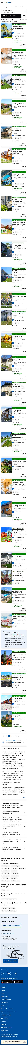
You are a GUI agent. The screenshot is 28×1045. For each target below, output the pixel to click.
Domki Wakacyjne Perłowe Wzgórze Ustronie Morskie (17, 28)
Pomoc (3, 990)
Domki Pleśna (5, 878)
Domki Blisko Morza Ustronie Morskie (17, 592)
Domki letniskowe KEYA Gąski (18, 654)
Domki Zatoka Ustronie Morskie (18, 271)
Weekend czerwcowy (6, 1036)
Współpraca (4, 1002)
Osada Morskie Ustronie (19, 461)
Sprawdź (15, 21)
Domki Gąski (14, 868)
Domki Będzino (15, 876)
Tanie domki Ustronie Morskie (8, 908)
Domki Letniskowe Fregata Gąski (17, 699)
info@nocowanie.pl (8, 933)
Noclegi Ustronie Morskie (9, 7)
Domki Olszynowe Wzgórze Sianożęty (17, 676)
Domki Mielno (5, 863)
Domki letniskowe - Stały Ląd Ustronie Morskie (17, 386)
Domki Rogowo (15, 873)
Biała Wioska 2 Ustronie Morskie (19, 297)
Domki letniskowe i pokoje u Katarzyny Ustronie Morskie (17, 53)
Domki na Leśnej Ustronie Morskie (17, 246)
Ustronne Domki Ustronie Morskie (17, 574)
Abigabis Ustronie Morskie (17, 557)
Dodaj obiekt (4, 1018)
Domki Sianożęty (5, 868)
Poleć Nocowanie (6, 999)
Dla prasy (3, 1024)
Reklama (3, 1006)
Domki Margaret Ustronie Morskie (17, 129)
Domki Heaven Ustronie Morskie (19, 617)
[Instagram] (15, 973)
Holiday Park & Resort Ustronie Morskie (18, 175)
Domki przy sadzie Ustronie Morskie (17, 337)
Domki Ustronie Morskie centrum (9, 910)
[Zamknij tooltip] (20, 15)
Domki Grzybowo (5, 866)
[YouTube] (9, 973)
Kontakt (3, 987)
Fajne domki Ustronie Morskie (18, 314)
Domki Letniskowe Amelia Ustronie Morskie (17, 153)
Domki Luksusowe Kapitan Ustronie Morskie (17, 411)
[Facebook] (3, 973)
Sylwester (15, 1034)
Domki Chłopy (22, 868)
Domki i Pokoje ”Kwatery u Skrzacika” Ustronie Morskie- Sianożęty (19, 224)
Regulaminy (4, 1030)
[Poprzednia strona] (6, 736)
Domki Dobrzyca (13, 878)
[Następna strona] (24, 736)
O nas (2, 993)
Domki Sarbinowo (14, 863)
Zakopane (14, 1036)
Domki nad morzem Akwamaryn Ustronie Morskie (18, 484)
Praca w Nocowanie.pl (7, 1009)
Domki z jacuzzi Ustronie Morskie (9, 899)
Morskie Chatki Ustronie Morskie (19, 531)
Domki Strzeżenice (15, 880)
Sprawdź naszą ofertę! (10, 961)
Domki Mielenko (5, 871)
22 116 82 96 (6, 937)
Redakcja (3, 1021)
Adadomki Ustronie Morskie (17, 360)
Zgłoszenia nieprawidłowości (9, 1012)
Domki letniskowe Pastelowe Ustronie (17, 436)
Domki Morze (5, 890)
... (18, 736)
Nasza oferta (4, 996)
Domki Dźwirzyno (15, 866)
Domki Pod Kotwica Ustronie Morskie (17, 200)
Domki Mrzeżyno (5, 873)
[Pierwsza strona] (4, 736)
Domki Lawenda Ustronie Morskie (17, 78)
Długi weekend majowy (6, 1034)
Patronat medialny (6, 1015)
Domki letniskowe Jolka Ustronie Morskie (18, 506)
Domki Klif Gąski (16, 715)
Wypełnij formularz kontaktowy (11, 925)
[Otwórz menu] (2, 2)
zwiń (24, 797)
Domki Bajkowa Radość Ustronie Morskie (18, 104)
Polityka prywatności (6, 1027)
